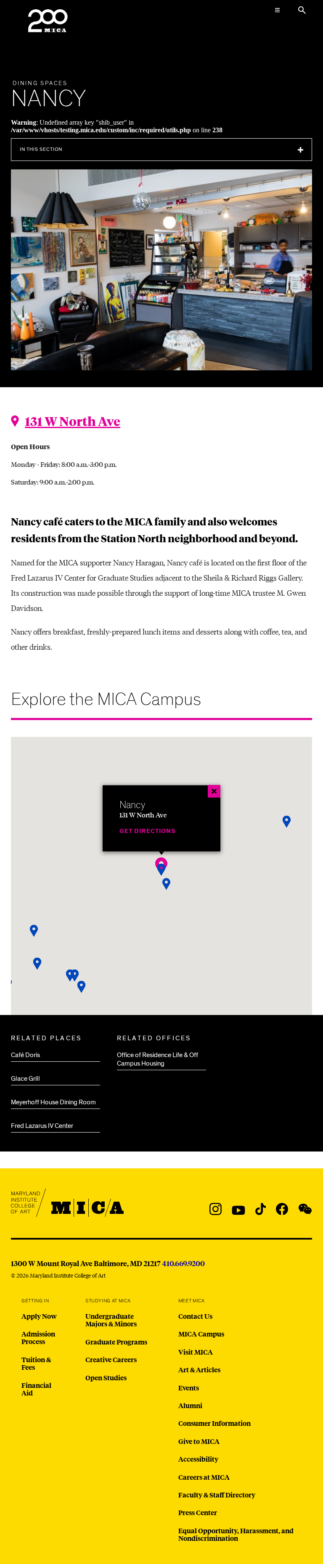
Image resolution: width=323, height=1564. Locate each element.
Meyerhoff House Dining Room (53, 1102)
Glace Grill (25, 1078)
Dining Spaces (40, 83)
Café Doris (25, 1055)
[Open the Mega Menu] (277, 10)
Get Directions (147, 831)
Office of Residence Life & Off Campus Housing (157, 1059)
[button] (81, 987)
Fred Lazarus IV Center (42, 1126)
